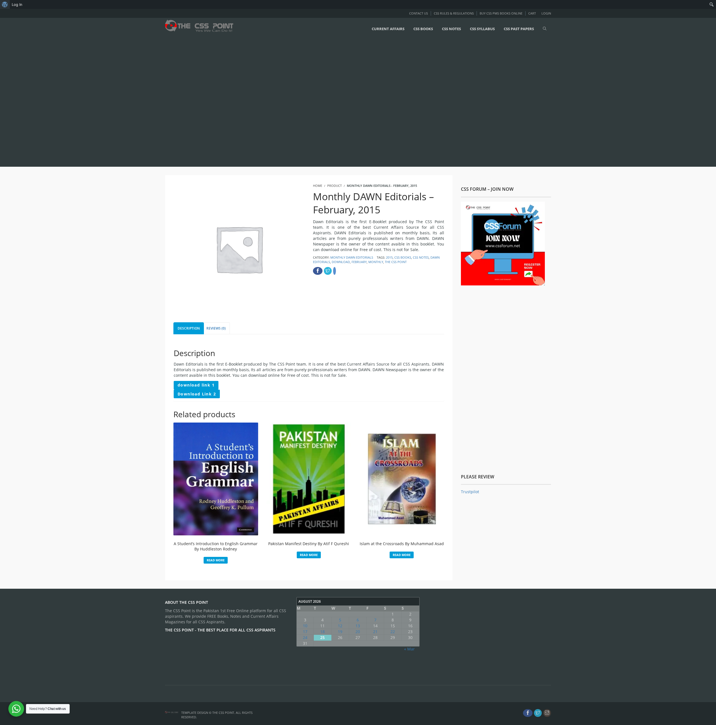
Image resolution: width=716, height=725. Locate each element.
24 (305, 637)
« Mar (409, 649)
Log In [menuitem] (17, 4)
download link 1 (196, 385)
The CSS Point (396, 262)
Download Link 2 (197, 394)
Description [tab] (189, 328)
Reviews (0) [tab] (216, 328)
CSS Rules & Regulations (454, 13)
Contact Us (418, 13)
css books (402, 257)
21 (375, 631)
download (341, 262)
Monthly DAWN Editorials (351, 257)
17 (305, 631)
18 (322, 631)
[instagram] (547, 713)
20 (357, 631)
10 (305, 625)
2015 (389, 257)
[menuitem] (5, 4)
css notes (421, 257)
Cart (532, 13)
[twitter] (538, 713)
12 (340, 625)
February (359, 262)
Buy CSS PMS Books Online (501, 13)
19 (340, 631)
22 (392, 631)
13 (357, 625)
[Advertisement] (168, 102)
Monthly (375, 262)
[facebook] (528, 713)
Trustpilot (470, 491)
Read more (216, 560)
